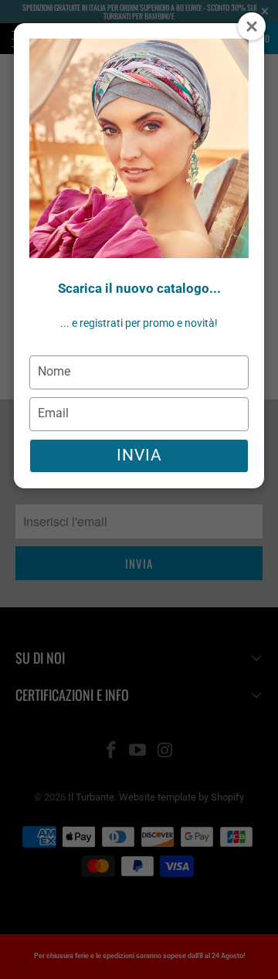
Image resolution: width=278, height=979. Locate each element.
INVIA (139, 455)
